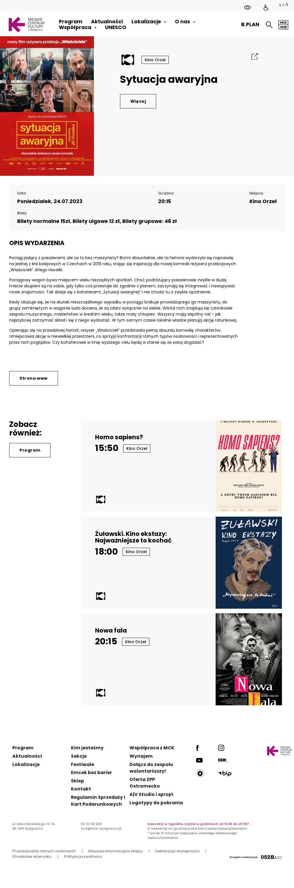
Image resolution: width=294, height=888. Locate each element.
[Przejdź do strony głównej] (26, 24)
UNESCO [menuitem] (115, 27)
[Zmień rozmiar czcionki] (283, 5)
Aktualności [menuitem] (107, 21)
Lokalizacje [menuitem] (146, 21)
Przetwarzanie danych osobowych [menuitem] (44, 851)
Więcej (138, 101)
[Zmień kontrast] (247, 7)
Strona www (34, 378)
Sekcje (79, 756)
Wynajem (141, 756)
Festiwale (82, 764)
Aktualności (27, 756)
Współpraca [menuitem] (75, 27)
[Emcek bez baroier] (266, 8)
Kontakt (81, 789)
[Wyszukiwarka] (269, 24)
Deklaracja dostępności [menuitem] (177, 851)
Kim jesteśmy (87, 747)
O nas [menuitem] (182, 21)
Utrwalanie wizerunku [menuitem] (31, 856)
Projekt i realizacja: (244, 857)
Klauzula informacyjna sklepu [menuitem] (115, 851)
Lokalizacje (26, 764)
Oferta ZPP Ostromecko (144, 783)
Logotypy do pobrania (156, 802)
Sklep (77, 781)
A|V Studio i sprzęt (151, 794)
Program (30, 450)
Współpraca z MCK (151, 747)
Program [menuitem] (70, 21)
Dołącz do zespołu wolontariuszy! (151, 768)
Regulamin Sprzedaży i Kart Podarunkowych (98, 800)
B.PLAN (250, 24)
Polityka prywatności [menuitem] (83, 856)
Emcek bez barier (91, 772)
